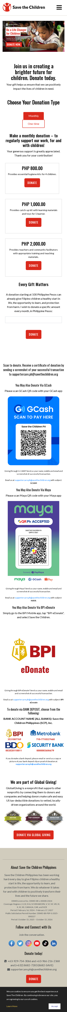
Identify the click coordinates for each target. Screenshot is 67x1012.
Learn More (12, 1006)
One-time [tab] (33, 123)
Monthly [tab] (34, 115)
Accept (54, 1006)
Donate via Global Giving (34, 835)
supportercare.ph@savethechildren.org (32, 480)
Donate (32, 183)
